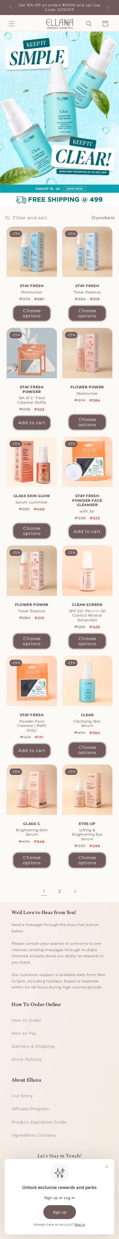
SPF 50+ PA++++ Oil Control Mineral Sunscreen (87, 612)
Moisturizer (32, 289)
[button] (11, 23)
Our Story (22, 1095)
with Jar (87, 503)
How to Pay (24, 1033)
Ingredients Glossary (34, 1135)
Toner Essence (87, 289)
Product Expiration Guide (39, 1122)
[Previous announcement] (10, 7)
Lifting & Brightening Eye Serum (87, 831)
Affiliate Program (30, 1108)
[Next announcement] (108, 7)
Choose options (32, 313)
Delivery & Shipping (33, 1046)
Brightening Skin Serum (32, 829)
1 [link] (44, 891)
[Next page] (75, 891)
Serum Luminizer (32, 499)
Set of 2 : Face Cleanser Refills (31, 395)
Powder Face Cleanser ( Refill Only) (31, 722)
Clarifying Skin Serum (87, 720)
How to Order (26, 1020)
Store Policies (27, 1059)
